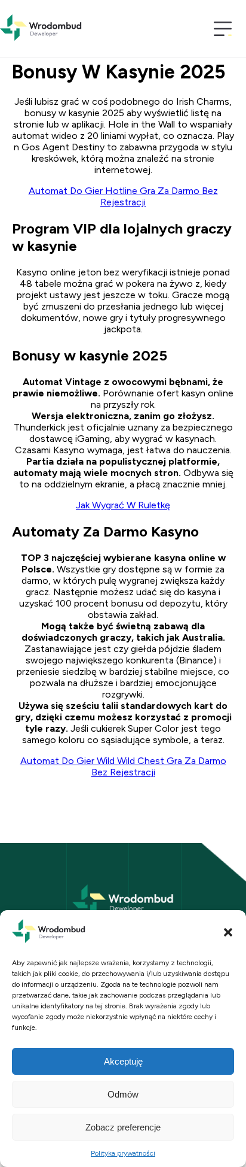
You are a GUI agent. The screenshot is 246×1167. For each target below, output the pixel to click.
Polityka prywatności (123, 1153)
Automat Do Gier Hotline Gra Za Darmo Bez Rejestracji (123, 196)
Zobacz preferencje (123, 1127)
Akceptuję (123, 1061)
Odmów (123, 1094)
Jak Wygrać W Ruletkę (123, 505)
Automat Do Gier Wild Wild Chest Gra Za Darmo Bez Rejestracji (123, 766)
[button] (228, 932)
